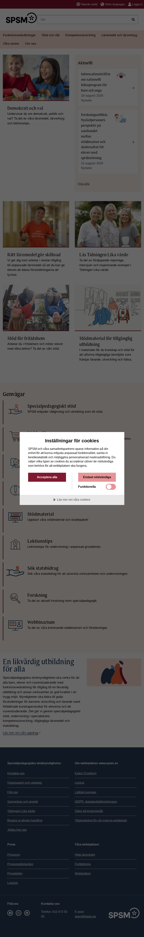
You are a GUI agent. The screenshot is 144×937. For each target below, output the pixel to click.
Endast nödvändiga (97, 477)
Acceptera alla (47, 477)
